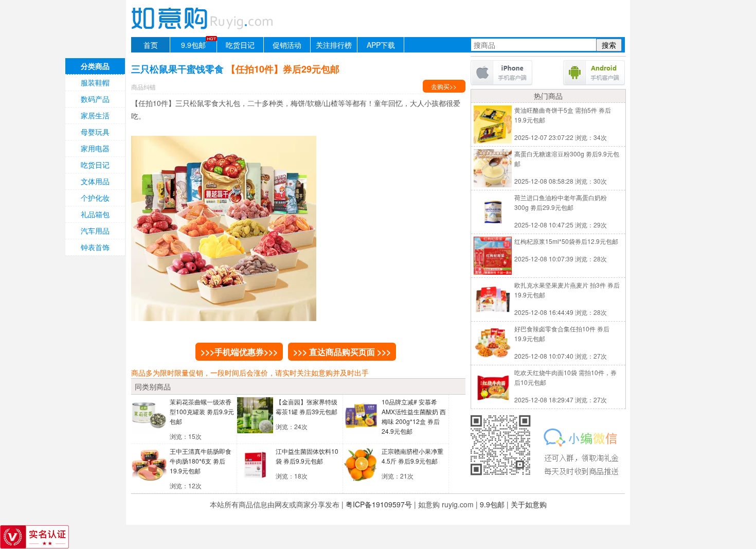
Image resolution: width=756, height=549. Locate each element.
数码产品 (95, 99)
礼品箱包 (95, 214)
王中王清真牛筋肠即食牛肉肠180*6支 (200, 461)
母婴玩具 (95, 132)
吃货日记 (240, 45)
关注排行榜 (334, 45)
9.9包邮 (193, 45)
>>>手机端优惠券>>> (239, 352)
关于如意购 (529, 504)
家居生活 (95, 115)
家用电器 (95, 148)
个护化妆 (95, 197)
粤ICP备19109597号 (379, 504)
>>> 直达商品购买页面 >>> (342, 352)
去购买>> (444, 86)
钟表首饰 (95, 247)
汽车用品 (95, 230)
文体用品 (95, 181)
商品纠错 (143, 86)
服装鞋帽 (95, 82)
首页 (150, 45)
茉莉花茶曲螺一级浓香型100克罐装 (202, 411)
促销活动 (287, 45)
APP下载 (381, 45)
